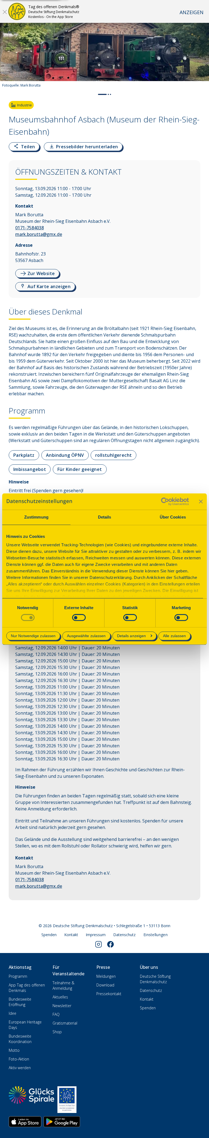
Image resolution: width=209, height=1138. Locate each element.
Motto (14, 1050)
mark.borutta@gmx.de (38, 234)
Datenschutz (124, 934)
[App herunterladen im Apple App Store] (25, 1121)
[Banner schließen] (201, 501)
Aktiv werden (20, 1067)
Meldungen (106, 976)
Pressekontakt (108, 993)
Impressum (96, 934)
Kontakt (71, 934)
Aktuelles (60, 997)
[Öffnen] (4, 11)
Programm (18, 976)
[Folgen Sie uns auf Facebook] (110, 944)
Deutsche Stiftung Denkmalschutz (155, 979)
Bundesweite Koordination (20, 1039)
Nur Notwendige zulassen (33, 636)
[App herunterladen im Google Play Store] (62, 1121)
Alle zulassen (174, 636)
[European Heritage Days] (66, 1099)
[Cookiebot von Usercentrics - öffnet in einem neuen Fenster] (165, 501)
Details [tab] (104, 517)
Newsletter (62, 1005)
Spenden (49, 934)
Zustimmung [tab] (36, 517)
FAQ (56, 1014)
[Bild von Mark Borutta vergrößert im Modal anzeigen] (200, 74)
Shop (57, 1031)
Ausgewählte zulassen (86, 636)
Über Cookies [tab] (173, 517)
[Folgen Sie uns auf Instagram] (98, 944)
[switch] (79, 617)
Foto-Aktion (19, 1059)
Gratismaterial (65, 1023)
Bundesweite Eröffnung (20, 1002)
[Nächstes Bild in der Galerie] (202, 59)
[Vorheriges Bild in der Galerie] (7, 59)
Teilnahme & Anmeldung (63, 985)
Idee (12, 1013)
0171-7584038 (29, 228)
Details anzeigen (131, 636)
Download (105, 985)
